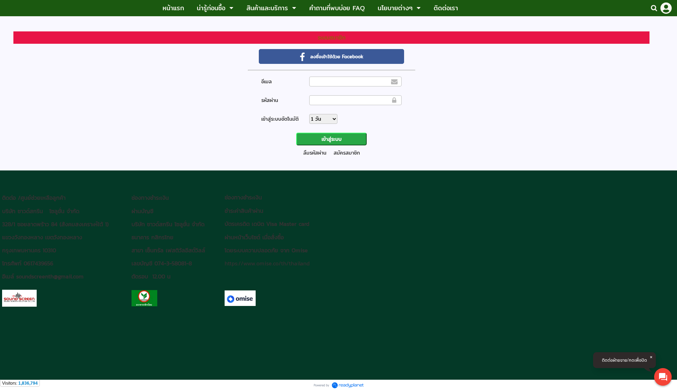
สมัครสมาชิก (347, 153)
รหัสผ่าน (269, 100)
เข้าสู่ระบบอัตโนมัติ (280, 119)
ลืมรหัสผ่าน (315, 153)
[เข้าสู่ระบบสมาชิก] (666, 8)
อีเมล (266, 81)
